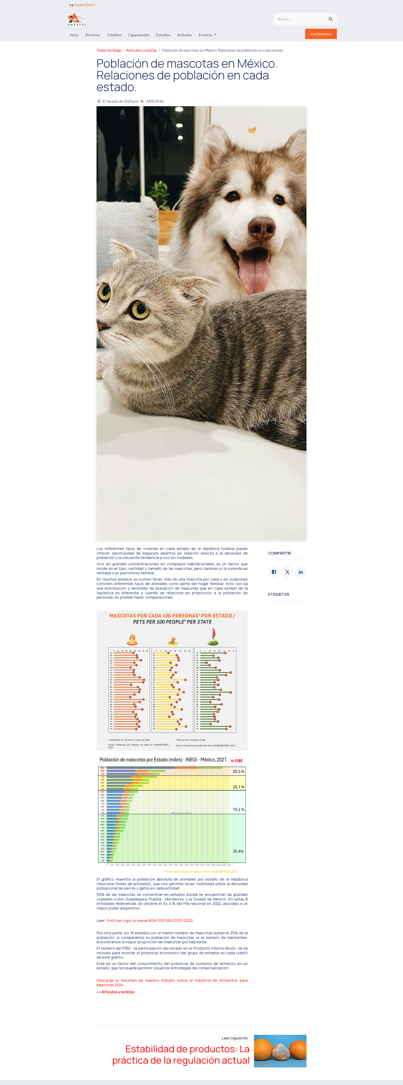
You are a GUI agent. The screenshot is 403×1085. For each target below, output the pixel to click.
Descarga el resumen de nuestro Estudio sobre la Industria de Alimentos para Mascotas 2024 (172, 982)
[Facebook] (274, 571)
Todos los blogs (109, 50)
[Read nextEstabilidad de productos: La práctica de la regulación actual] (280, 1051)
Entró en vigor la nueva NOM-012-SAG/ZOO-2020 (150, 920)
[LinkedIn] (300, 571)
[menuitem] (74, 34)
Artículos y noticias (141, 50)
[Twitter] (287, 571)
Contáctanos (321, 33)
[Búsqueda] (330, 19)
